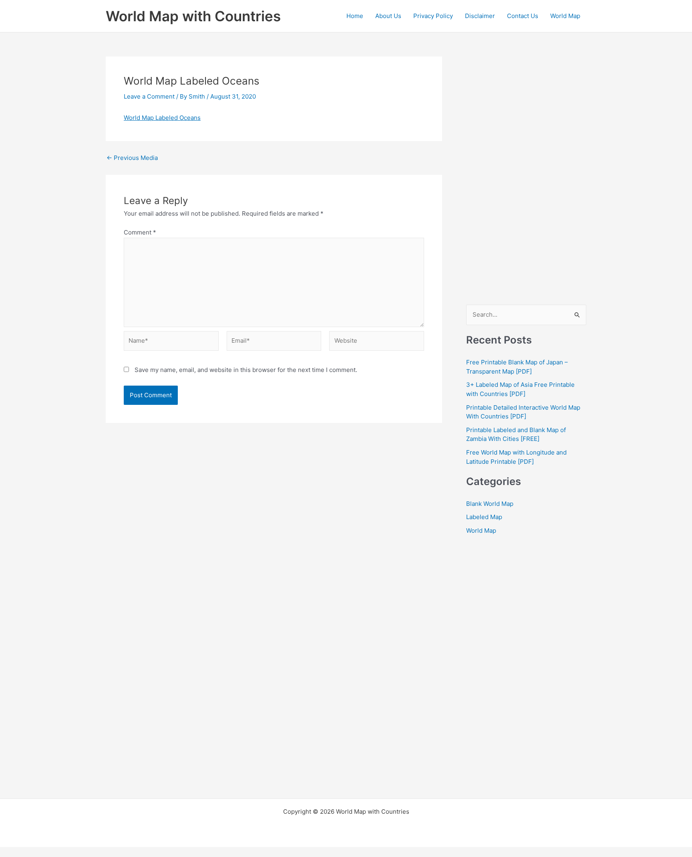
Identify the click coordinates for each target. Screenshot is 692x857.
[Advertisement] (526, 177)
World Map (565, 16)
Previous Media (132, 158)
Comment (140, 232)
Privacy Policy (433, 16)
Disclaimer (480, 16)
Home (354, 16)
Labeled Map (484, 517)
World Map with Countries (193, 16)
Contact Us (522, 16)
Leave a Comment (149, 96)
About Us (388, 16)
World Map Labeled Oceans (162, 117)
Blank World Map (489, 503)
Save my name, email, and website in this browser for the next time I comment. (246, 370)
